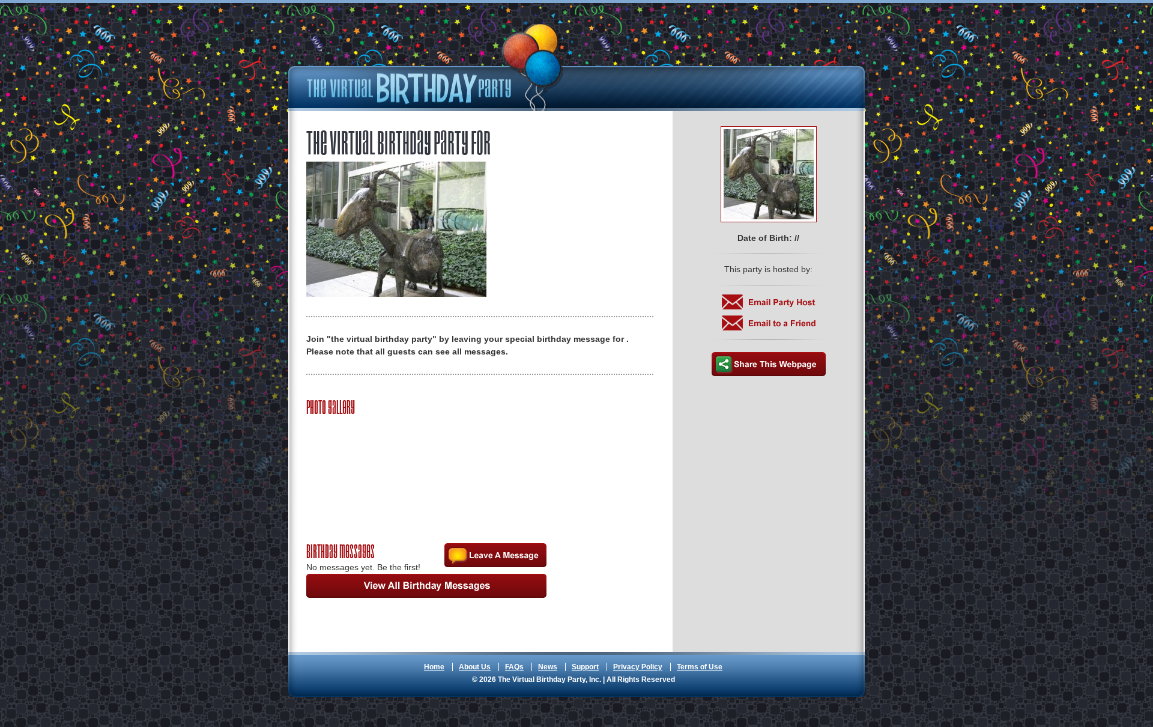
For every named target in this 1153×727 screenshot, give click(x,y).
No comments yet (495, 555)
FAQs (514, 667)
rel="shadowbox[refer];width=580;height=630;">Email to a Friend (769, 322)
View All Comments (426, 586)
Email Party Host (769, 301)
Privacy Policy (637, 667)
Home (434, 667)
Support (585, 667)
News (547, 667)
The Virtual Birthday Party (435, 67)
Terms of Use (699, 667)
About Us (475, 667)
